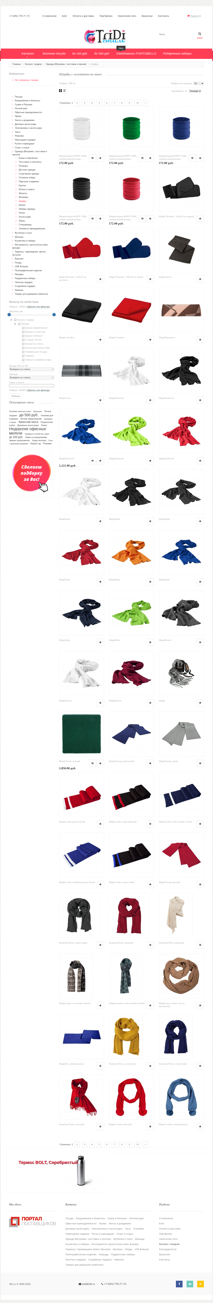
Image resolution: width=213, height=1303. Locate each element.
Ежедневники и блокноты (27, 100)
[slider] (9, 314)
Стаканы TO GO (33, 340)
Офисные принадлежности (28, 112)
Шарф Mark (64, 519)
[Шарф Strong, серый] (181, 734)
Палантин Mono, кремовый (171, 942)
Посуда (18, 96)
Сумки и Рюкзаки (23, 104)
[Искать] (200, 34)
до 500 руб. (28, 415)
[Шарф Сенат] (81, 370)
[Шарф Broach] (181, 612)
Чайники (29, 356)
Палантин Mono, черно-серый (73, 942)
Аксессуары (25, 217)
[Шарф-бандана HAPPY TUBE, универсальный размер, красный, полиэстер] (131, 189)
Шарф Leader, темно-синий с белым (175, 821)
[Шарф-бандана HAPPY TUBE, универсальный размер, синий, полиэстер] (181, 128)
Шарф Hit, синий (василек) (71, 1064)
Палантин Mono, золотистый (122, 1064)
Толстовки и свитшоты (30, 162)
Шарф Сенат (65, 398)
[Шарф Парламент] (181, 310)
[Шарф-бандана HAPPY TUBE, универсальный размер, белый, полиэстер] (81, 128)
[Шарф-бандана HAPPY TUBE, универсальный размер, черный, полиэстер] (81, 189)
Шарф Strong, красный (169, 882)
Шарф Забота (165, 277)
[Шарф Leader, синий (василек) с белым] (81, 855)
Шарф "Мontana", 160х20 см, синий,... (126, 277)
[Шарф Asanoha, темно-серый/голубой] (126, 976)
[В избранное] (100, 158)
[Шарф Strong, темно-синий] (131, 734)
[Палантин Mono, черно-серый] (79, 915)
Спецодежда (25, 224)
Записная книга (28, 422)
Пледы (18, 262)
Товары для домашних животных (31, 294)
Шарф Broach (165, 640)
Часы (17, 132)
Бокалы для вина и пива (37, 348)
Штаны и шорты (27, 189)
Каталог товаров (33, 64)
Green (44, 425)
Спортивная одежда (29, 173)
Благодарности (167, 1249)
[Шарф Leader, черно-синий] (131, 855)
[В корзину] (92, 158)
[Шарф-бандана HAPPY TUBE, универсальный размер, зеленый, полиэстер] (131, 128)
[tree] (31, 340)
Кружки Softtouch (34, 336)
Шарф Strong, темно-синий (121, 761)
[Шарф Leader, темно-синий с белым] (181, 794)
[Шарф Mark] (81, 491)
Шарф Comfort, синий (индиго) (173, 1124)
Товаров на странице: (181, 83)
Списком (65, 90)
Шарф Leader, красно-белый (72, 821)
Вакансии (147, 15)
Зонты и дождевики (24, 120)
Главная (16, 64)
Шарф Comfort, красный (120, 1124)
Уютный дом (21, 108)
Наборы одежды (27, 209)
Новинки (19, 290)
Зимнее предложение (19, 440)
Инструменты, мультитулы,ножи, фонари (115, 1244)
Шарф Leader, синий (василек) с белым (77, 882)
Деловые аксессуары (25, 124)
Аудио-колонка (39, 440)
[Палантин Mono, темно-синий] (176, 1036)
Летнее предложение (31, 419)
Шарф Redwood (116, 398)
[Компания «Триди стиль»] (106, 36)
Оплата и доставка (83, 15)
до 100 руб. (16, 436)
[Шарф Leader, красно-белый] (81, 794)
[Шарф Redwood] (131, 370)
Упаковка (19, 136)
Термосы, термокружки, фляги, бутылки (87, 1249)
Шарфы (22, 201)
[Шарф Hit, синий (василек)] (81, 1036)
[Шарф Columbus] (81, 310)
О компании (49, 15)
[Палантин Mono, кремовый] (176, 915)
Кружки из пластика (35, 332)
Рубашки (23, 166)
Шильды (19, 237)
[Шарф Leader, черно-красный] (131, 794)
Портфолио (106, 15)
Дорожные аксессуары (28, 425)
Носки (22, 213)
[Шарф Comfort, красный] (131, 1097)
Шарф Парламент (167, 337)
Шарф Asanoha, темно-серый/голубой (126, 1003)
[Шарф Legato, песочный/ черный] (76, 976)
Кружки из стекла (34, 344)
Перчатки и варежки (29, 181)
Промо (18, 116)
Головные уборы (27, 177)
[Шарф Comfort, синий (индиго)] (181, 1097)
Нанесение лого (127, 15)
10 (137, 102)
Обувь (22, 220)
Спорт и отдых (22, 147)
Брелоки (19, 258)
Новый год (35, 443)
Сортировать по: (179, 91)
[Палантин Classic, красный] (81, 1097)
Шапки (22, 205)
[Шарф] (181, 673)
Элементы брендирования (32, 228)
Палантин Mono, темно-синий (173, 1064)
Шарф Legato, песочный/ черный (74, 1003)
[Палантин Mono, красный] (129, 915)
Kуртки (22, 185)
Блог (64, 15)
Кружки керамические (36, 328)
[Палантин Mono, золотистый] (126, 1036)
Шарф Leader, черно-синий (121, 882)
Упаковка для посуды (36, 352)
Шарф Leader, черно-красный (122, 821)
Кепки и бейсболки (28, 158)
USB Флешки (21, 266)
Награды (19, 274)
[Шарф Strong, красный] (181, 855)
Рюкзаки (47, 443)
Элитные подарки (23, 282)
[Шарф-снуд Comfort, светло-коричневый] (181, 976)
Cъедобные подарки (25, 286)
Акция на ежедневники (36, 437)
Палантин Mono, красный (121, 942)
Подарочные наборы (25, 278)
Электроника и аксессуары (28, 128)
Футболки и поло (23, 233)
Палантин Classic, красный (71, 1124)
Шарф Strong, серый (168, 761)
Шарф (162, 700)
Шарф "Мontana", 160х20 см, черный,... (177, 216)
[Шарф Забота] (181, 249)
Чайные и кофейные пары (38, 360)
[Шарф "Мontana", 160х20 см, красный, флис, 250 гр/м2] (81, 249)
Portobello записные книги (20, 411)
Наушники (37, 411)
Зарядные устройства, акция (37, 434)
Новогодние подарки (25, 140)
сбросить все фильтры (38, 306)
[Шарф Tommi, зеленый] (81, 734)
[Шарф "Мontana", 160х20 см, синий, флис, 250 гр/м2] (131, 249)
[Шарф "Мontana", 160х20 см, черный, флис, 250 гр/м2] (181, 189)
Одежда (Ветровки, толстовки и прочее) (66, 64)
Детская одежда (27, 169)
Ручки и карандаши (24, 143)
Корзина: (194, 15)
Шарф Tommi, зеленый (69, 761)
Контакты (163, 15)
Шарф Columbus (67, 337)
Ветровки (23, 197)
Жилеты (23, 193)
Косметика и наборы (25, 240)
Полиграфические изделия (28, 270)
